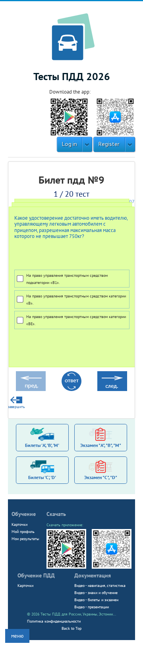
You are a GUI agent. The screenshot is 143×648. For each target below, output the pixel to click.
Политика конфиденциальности (54, 621)
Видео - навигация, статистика (100, 585)
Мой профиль (23, 531)
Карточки (19, 524)
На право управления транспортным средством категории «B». (76, 299)
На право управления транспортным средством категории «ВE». (76, 320)
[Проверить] (71, 381)
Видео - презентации (91, 607)
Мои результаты (25, 538)
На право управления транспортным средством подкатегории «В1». (67, 278)
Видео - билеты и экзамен (96, 599)
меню (17, 636)
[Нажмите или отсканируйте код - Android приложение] (69, 116)
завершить (16, 407)
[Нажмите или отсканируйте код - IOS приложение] (115, 116)
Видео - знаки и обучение (96, 592)
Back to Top (71, 628)
